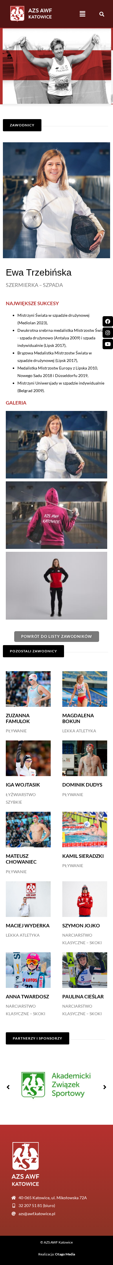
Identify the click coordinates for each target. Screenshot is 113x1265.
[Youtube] (108, 344)
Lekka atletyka (79, 730)
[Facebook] (108, 321)
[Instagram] (108, 332)
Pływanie (16, 730)
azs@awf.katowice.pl (37, 1213)
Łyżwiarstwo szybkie (21, 798)
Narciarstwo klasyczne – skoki (82, 939)
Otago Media (65, 1254)
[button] (83, 13)
